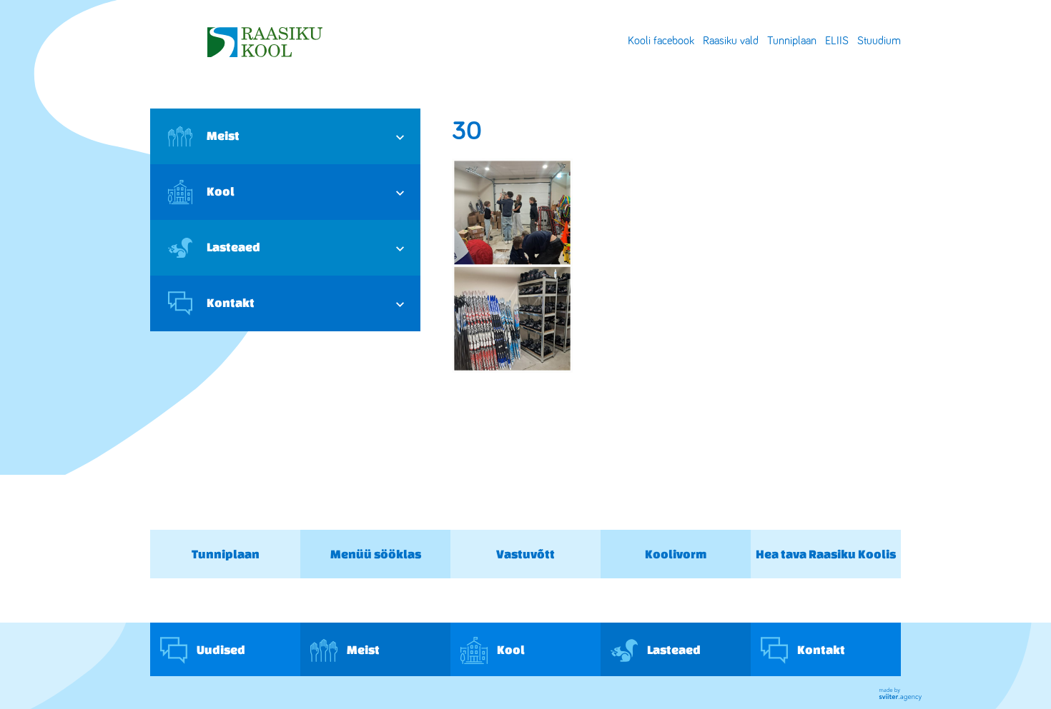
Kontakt (231, 302)
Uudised (219, 648)
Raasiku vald (731, 40)
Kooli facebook (661, 40)
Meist (223, 135)
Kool (221, 191)
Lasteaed (233, 246)
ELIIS (837, 40)
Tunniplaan (791, 40)
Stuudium (879, 40)
